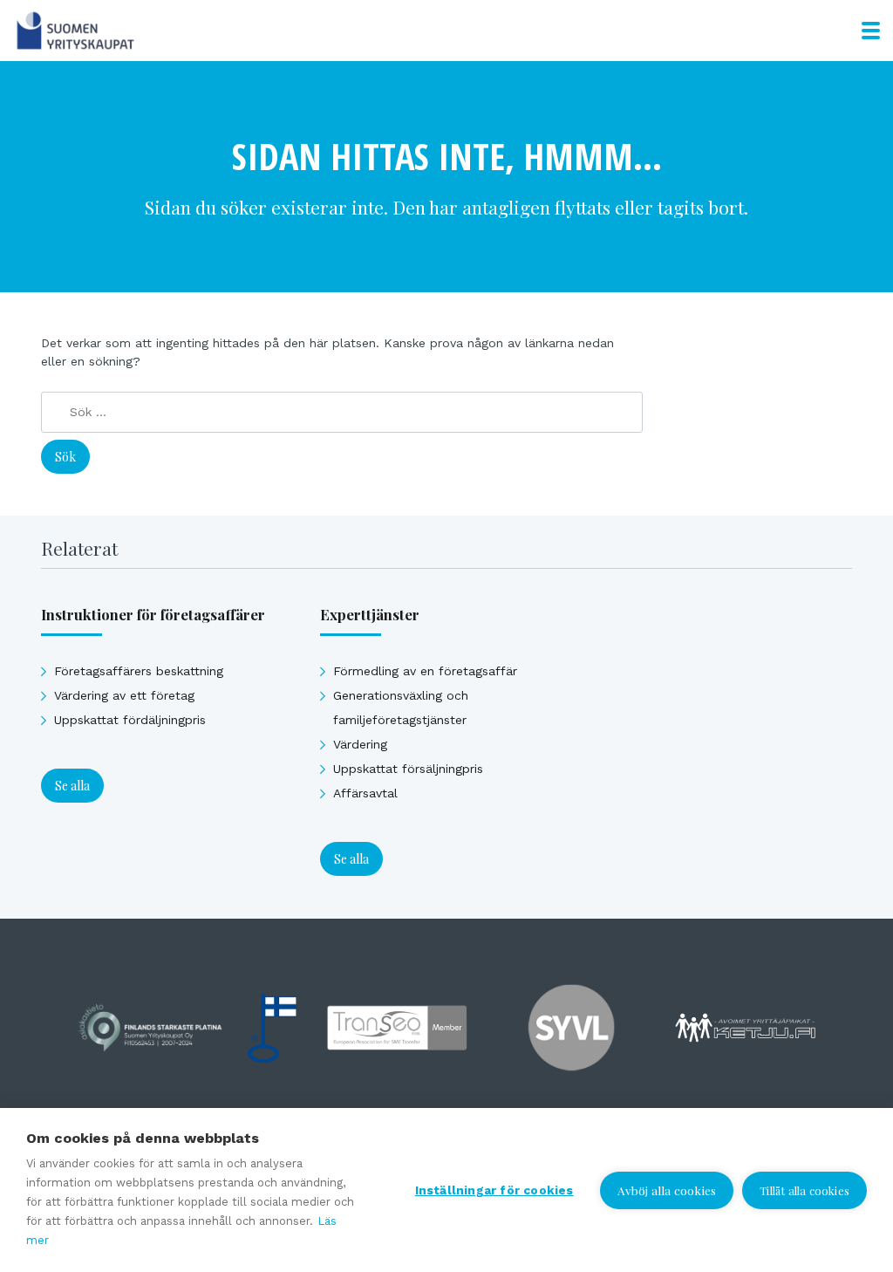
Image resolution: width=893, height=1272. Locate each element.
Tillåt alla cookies (804, 1190)
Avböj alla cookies (667, 1190)
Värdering (360, 744)
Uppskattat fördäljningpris (130, 720)
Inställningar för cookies (494, 1190)
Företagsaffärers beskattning (138, 671)
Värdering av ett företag (124, 695)
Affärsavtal (365, 793)
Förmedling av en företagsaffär (425, 671)
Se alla (72, 785)
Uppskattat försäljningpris (408, 769)
